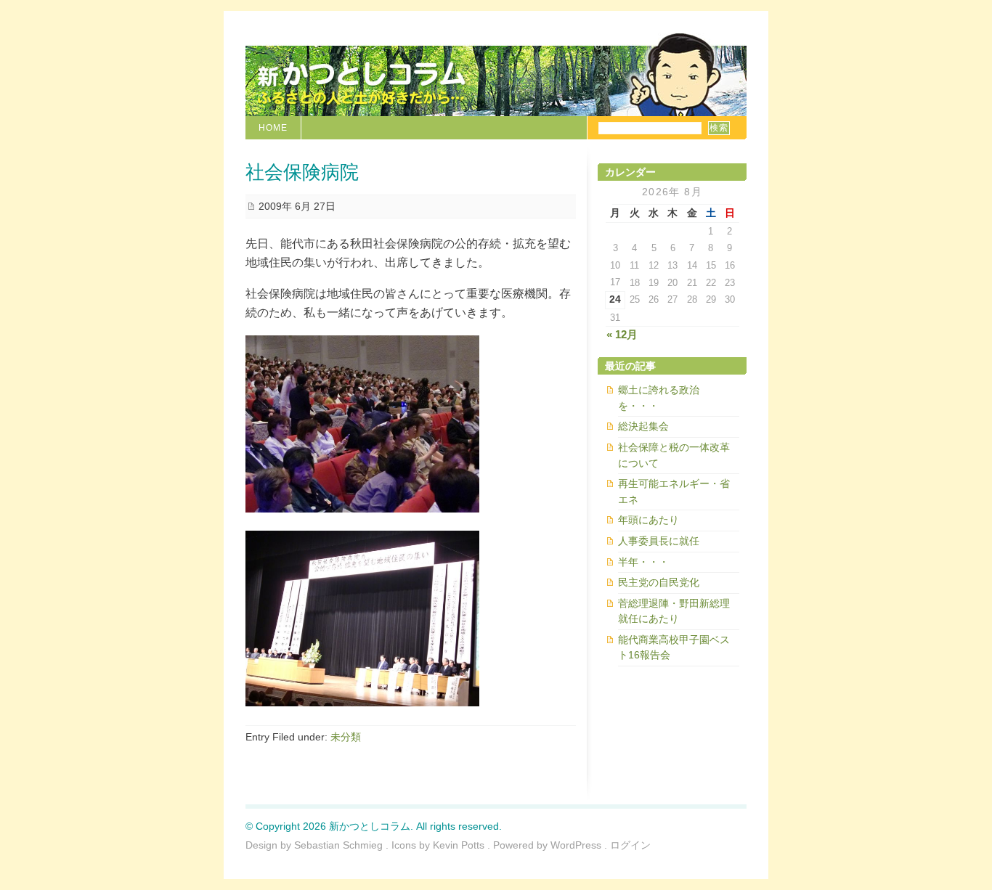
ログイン (630, 845)
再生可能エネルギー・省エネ (674, 491)
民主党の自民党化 (658, 582)
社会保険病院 (302, 171)
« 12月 (622, 334)
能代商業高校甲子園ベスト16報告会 (674, 647)
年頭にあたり (648, 520)
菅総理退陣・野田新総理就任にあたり (674, 611)
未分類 (345, 737)
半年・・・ (643, 562)
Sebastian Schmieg (338, 845)
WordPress (575, 845)
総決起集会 (643, 426)
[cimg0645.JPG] (362, 702)
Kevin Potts (458, 845)
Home (273, 128)
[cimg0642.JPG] (362, 508)
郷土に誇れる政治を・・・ (658, 398)
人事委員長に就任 (658, 541)
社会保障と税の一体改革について (674, 455)
